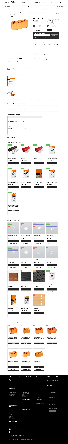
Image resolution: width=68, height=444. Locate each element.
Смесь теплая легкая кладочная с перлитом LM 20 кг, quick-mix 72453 (52, 284)
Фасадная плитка (12, 398)
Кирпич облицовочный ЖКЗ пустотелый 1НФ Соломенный (39, 308)
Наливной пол (11, 416)
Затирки (10, 412)
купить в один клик (13, 243)
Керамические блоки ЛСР (26, 401)
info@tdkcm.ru (12, 388)
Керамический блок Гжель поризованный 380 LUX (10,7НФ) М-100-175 (25, 338)
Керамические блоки (26, 399)
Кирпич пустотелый (52, 404)
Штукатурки (10, 413)
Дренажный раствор (39, 398)
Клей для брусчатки (39, 399)
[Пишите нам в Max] (62, 2)
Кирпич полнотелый (52, 403)
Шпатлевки (10, 414)
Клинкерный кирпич (52, 396)
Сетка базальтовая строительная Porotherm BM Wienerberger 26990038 (13, 158)
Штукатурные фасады (26, 409)
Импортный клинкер (25, 393)
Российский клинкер (25, 392)
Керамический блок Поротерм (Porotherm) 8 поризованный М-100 (51, 236)
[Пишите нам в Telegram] (60, 2)
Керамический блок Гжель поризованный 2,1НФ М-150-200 (26, 362)
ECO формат (10, 393)
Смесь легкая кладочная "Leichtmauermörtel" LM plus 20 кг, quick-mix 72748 (39, 182)
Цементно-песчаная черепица (40, 403)
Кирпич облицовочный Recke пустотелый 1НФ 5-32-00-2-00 (26, 284)
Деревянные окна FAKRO (53, 408)
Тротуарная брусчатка (40, 392)
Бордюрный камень (39, 396)
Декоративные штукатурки (26, 412)
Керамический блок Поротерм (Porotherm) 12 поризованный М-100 (12, 260)
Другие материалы (12, 418)
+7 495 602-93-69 (37, 2)
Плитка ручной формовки (12, 400)
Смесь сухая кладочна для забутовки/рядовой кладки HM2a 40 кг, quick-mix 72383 (52, 158)
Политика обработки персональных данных (15, 436)
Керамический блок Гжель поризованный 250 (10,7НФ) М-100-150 (13, 362)
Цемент (10, 417)
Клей (9, 415)
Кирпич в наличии (12, 394)
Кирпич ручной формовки (53, 395)
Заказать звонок (55, 30)
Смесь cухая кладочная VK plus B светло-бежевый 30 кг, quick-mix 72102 (26, 308)
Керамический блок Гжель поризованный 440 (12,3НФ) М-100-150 (39, 338)
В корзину (49, 30)
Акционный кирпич (12, 395)
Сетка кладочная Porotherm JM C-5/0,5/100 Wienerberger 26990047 (39, 158)
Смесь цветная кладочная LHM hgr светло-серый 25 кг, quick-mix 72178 (13, 308)
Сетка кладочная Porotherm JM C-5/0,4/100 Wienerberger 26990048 (26, 158)
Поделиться (57, 13)
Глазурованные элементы (13, 401)
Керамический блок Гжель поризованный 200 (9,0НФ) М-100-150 (38, 362)
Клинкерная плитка (12, 399)
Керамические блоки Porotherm (27, 400)
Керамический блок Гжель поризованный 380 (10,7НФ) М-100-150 (13, 338)
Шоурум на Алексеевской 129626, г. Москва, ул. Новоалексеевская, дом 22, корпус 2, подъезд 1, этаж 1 (19, 385)
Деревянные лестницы (12, 422)
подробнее (13, 186)
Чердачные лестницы (13, 421)
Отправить (54, 35)
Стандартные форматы (12, 392)
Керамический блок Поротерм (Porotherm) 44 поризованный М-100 (38, 236)
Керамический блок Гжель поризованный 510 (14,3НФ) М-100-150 (51, 338)
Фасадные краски (25, 413)
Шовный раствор (38, 397)
